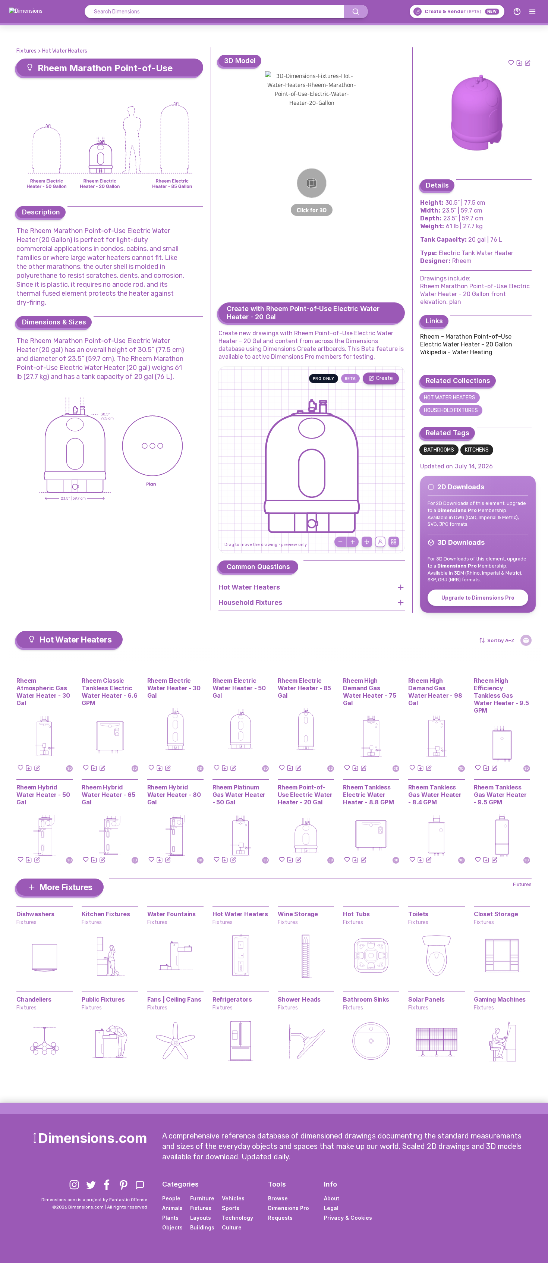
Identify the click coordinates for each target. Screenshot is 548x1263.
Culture (232, 1227)
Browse (278, 1198)
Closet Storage (496, 914)
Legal (331, 1208)
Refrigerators (232, 999)
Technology (237, 1218)
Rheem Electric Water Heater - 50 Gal (239, 688)
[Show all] (367, 542)
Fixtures (26, 51)
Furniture (202, 1198)
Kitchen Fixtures (106, 914)
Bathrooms (439, 450)
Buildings (202, 1227)
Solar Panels (426, 999)
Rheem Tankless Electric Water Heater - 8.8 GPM (368, 794)
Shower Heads (299, 999)
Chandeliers (33, 999)
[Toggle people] (380, 542)
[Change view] (393, 542)
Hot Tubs (356, 914)
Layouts (200, 1218)
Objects (172, 1227)
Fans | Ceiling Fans (174, 999)
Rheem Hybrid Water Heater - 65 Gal (108, 794)
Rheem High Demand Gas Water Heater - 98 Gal (435, 692)
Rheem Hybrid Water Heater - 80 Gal (174, 794)
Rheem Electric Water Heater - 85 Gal (304, 688)
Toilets (418, 914)
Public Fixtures (103, 999)
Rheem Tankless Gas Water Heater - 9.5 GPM (500, 794)
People (171, 1198)
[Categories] (532, 11)
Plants (170, 1218)
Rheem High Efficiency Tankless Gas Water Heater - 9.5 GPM (501, 695)
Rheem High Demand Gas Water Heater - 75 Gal (369, 692)
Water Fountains (171, 914)
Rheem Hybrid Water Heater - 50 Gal (43, 794)
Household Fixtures (451, 410)
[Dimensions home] (25, 11)
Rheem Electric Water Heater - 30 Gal (174, 688)
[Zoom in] (353, 542)
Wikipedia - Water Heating (456, 352)
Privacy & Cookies (348, 1218)
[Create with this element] (527, 63)
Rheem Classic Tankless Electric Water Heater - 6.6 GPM (109, 692)
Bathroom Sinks (366, 999)
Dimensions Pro (288, 1208)
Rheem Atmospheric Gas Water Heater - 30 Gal (43, 692)
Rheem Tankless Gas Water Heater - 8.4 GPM (434, 794)
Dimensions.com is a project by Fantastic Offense (94, 1199)
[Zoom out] (340, 542)
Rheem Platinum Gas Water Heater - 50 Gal (238, 794)
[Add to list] (519, 63)
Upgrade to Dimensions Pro (477, 597)
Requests (280, 1218)
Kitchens (477, 450)
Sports (230, 1208)
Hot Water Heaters (64, 51)
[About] (517, 11)
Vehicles (233, 1198)
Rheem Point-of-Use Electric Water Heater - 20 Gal (305, 794)
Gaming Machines (500, 999)
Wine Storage (298, 914)
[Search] (356, 11)
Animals (172, 1208)
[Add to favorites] (511, 63)
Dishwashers (35, 914)
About (331, 1198)
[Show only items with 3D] (526, 640)
